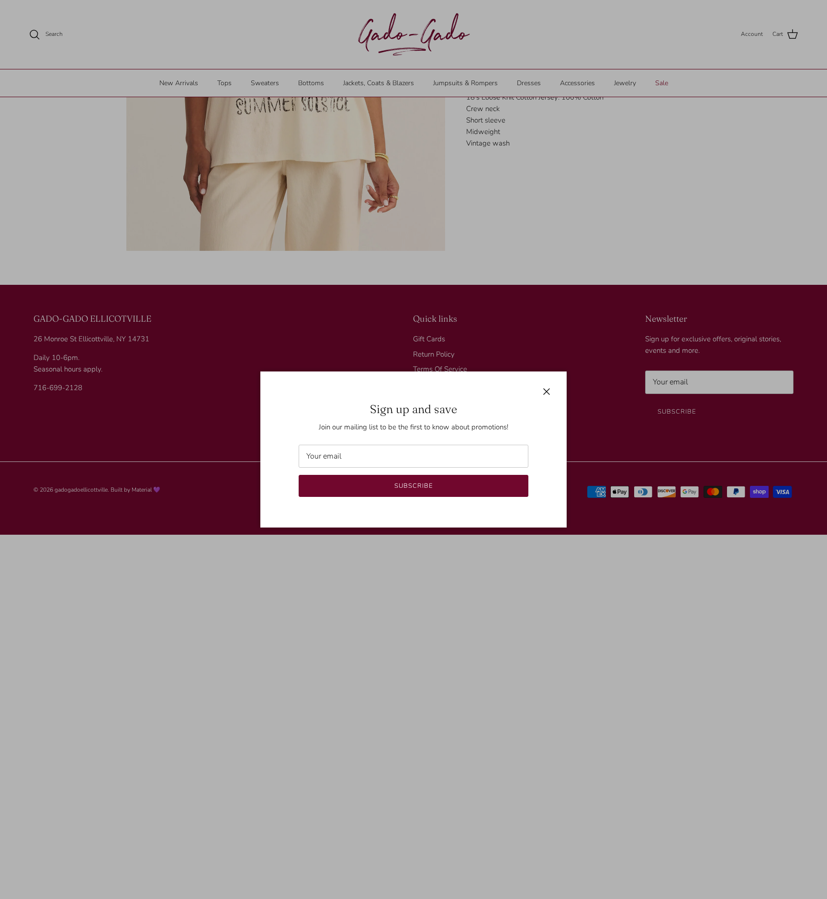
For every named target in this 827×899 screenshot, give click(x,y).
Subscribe (413, 486)
